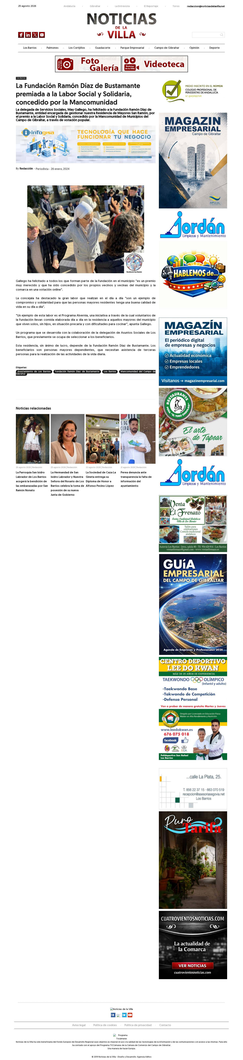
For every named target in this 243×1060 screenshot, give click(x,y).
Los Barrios (29, 48)
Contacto (165, 1025)
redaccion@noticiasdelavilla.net (206, 6)
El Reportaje (151, 6)
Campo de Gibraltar (166, 48)
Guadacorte (102, 48)
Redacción (26, 168)
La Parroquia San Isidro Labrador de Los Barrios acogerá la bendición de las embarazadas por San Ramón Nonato (32, 481)
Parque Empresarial (132, 48)
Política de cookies (105, 1025)
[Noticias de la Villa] (121, 26)
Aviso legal (79, 1025)
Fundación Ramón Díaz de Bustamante (77, 371)
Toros (176, 6)
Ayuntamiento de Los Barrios (34, 371)
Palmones (52, 48)
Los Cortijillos (77, 48)
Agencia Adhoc (144, 1057)
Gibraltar (95, 6)
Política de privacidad (138, 1025)
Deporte (214, 48)
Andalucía (69, 6)
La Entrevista (122, 6)
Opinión (194, 48)
